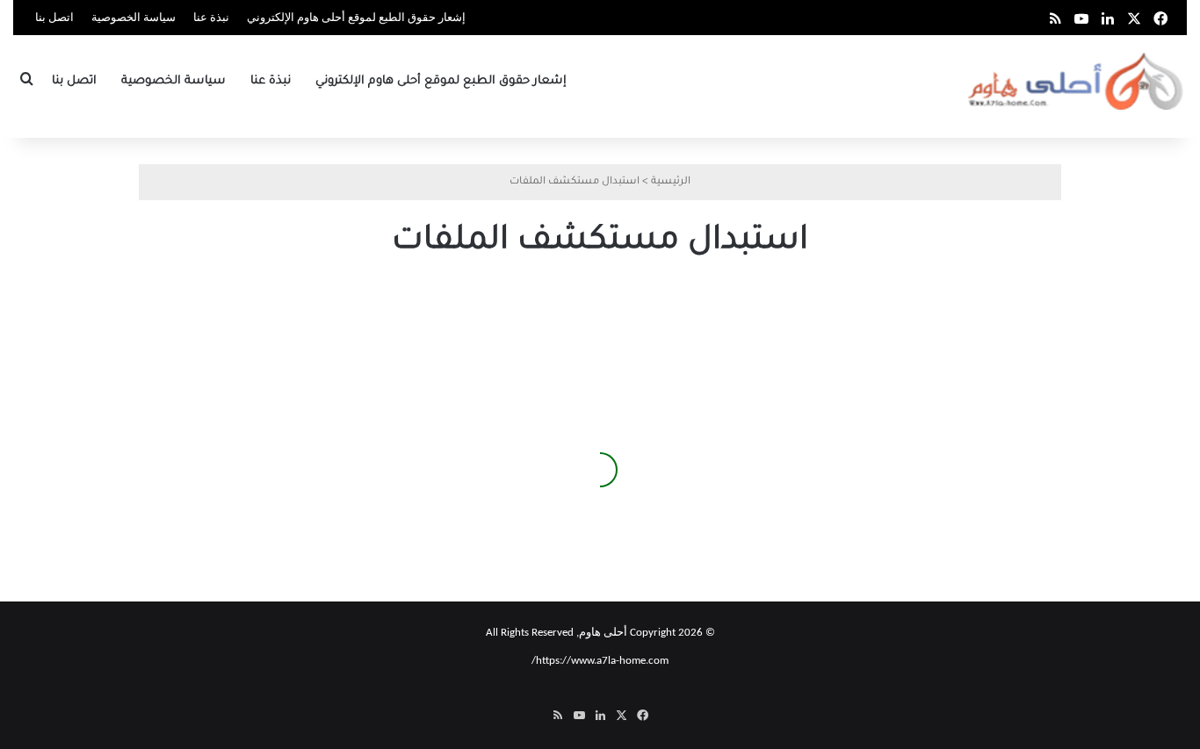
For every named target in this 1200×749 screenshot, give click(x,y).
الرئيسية (670, 182)
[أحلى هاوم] (1077, 81)
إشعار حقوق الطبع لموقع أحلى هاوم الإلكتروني (356, 18)
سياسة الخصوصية (133, 18)
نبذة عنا (211, 18)
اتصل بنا (54, 18)
